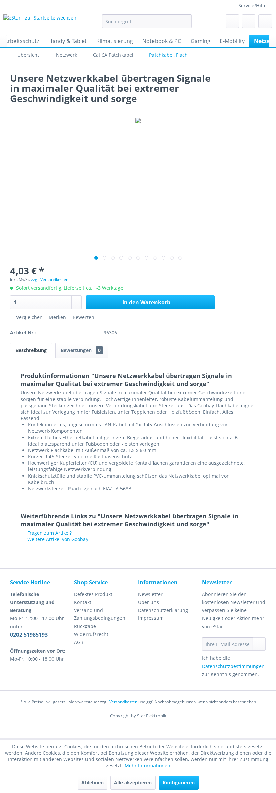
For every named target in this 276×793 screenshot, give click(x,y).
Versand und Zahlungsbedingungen (99, 614)
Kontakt (82, 602)
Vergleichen (29, 317)
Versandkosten (123, 702)
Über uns (148, 602)
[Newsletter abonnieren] (259, 644)
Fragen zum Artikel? (49, 533)
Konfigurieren (179, 782)
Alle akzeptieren (133, 782)
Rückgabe (85, 626)
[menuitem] (147, 21)
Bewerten (82, 317)
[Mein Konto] (248, 21)
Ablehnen (92, 782)
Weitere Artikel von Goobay (57, 539)
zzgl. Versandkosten (49, 279)
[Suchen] (185, 21)
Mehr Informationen (147, 765)
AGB (78, 642)
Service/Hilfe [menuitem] (252, 5)
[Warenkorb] (265, 21)
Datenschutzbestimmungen (233, 666)
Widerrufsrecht (91, 634)
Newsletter (150, 594)
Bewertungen (81, 350)
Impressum (151, 618)
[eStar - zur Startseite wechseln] (40, 22)
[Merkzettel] (232, 21)
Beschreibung (31, 350)
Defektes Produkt (93, 594)
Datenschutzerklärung (163, 610)
